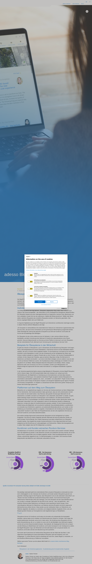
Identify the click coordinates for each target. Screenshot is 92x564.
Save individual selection (46, 304)
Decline (52, 301)
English (28, 256)
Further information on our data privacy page (36, 270)
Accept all (40, 301)
